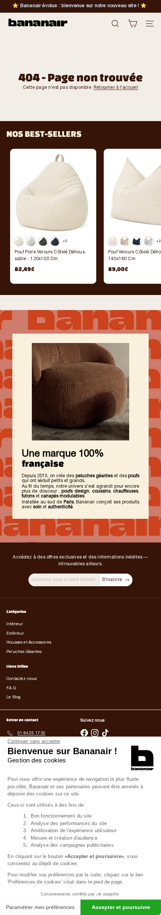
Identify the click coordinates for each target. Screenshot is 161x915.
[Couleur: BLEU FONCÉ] (55, 241)
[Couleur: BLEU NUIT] (136, 241)
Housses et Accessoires (28, 642)
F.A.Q (11, 688)
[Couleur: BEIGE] (124, 241)
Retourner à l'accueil (116, 87)
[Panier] (132, 23)
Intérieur (14, 624)
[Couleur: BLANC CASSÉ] (112, 241)
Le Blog (13, 697)
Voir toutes (143, 134)
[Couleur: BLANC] (19, 241)
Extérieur (15, 633)
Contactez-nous (21, 679)
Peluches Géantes (24, 652)
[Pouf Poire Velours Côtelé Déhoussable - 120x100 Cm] (53, 213)
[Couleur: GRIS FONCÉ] (43, 241)
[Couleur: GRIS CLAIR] (31, 241)
